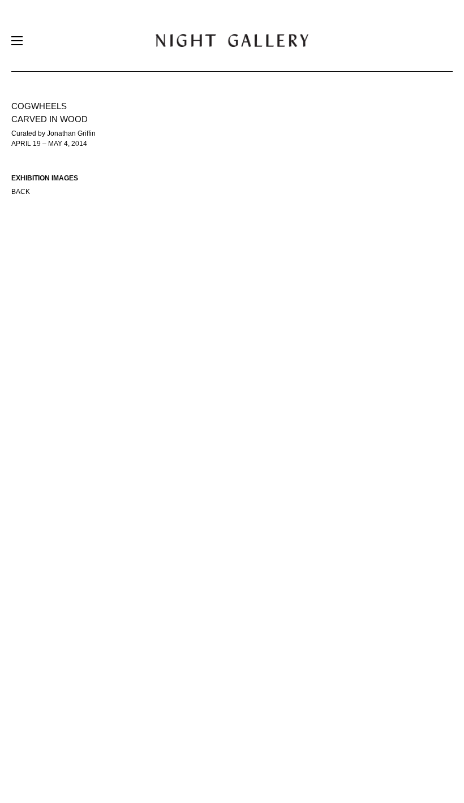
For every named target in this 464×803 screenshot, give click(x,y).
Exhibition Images (44, 178)
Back (20, 192)
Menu (16, 43)
